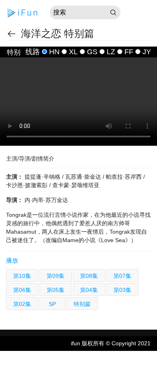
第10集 (22, 276)
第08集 (89, 276)
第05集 (55, 290)
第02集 (22, 304)
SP (52, 304)
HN (54, 52)
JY (147, 52)
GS (92, 52)
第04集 (89, 290)
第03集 (122, 290)
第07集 (122, 276)
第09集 (55, 276)
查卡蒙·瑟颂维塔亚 (75, 185)
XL (73, 52)
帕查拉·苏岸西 (124, 176)
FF (128, 52)
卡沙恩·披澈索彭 (27, 185)
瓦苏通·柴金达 (84, 176)
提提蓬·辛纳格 (43, 176)
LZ (111, 52)
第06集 (22, 290)
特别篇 (82, 304)
